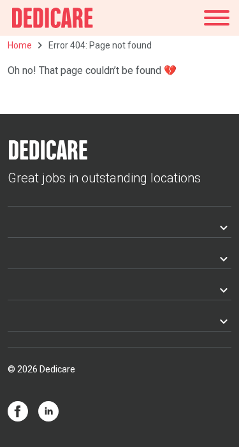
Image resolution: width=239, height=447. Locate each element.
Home (20, 45)
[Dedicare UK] (52, 18)
